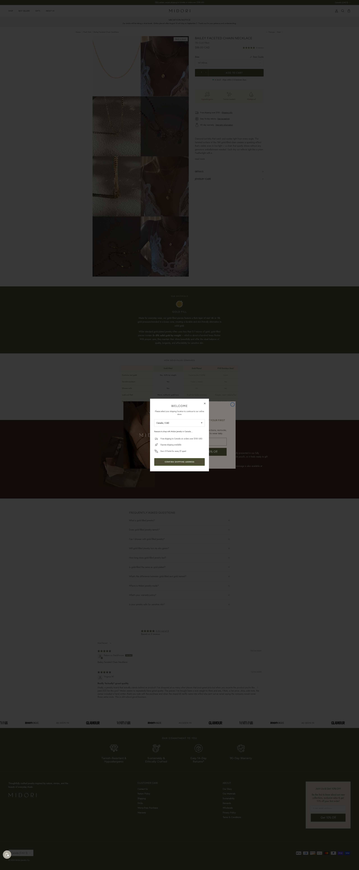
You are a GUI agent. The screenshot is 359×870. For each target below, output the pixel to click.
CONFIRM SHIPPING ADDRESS (179, 462)
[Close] (205, 403)
